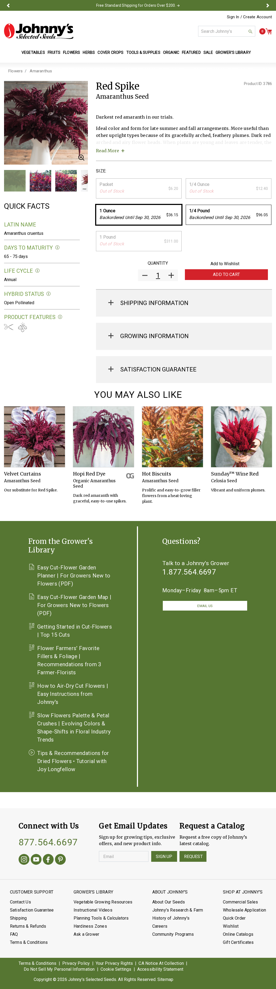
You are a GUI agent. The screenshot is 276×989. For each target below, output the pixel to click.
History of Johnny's (171, 918)
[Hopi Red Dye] (103, 436)
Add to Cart (226, 274)
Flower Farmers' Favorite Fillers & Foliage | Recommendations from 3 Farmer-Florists (69, 660)
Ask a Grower (86, 934)
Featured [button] (191, 52)
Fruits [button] (54, 52)
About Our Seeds (168, 902)
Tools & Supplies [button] (143, 52)
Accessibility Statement (160, 969)
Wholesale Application (244, 910)
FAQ (14, 934)
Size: (101, 170)
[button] (8, 5)
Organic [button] (171, 52)
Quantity (158, 263)
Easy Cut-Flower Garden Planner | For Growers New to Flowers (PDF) (73, 575)
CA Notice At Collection (161, 963)
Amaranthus (41, 71)
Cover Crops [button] (110, 52)
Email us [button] (204, 606)
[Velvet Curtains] (34, 436)
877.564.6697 (48, 842)
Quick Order (234, 918)
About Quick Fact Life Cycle (37, 270)
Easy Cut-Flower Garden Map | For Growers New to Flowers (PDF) (74, 605)
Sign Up (164, 856)
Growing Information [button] (154, 336)
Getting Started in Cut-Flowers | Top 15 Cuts (74, 630)
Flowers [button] (71, 52)
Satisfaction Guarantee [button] (158, 369)
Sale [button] (208, 52)
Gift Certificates (238, 942)
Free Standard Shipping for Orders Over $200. (136, 5)
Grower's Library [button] (234, 52)
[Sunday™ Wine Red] (241, 436)
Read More (107, 150)
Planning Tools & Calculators (101, 918)
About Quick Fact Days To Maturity (57, 247)
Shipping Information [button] (154, 303)
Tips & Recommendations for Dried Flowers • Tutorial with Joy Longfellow (73, 761)
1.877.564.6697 (189, 572)
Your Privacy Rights (114, 963)
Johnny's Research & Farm (177, 910)
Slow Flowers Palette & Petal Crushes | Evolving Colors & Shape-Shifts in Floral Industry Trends (74, 727)
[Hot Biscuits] (172, 436)
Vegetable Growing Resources (103, 902)
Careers (159, 926)
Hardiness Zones (90, 926)
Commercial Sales (240, 902)
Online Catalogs (238, 934)
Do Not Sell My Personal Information (59, 969)
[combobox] (226, 31)
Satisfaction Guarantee (32, 910)
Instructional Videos (93, 910)
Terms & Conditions (29, 942)
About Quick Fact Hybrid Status (48, 294)
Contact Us (20, 902)
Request (193, 856)
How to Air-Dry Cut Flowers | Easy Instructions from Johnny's (72, 694)
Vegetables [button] (33, 52)
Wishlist (231, 926)
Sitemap (165, 979)
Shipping (18, 918)
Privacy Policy (76, 963)
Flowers (15, 71)
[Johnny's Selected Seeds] (38, 31)
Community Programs (173, 934)
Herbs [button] (89, 52)
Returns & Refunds (28, 926)
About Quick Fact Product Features (60, 317)
